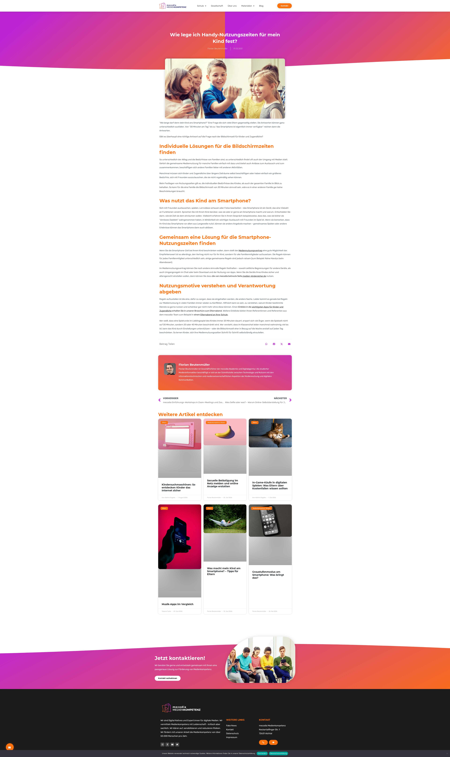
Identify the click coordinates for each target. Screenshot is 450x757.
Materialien (246, 6)
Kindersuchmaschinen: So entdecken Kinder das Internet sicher (178, 487)
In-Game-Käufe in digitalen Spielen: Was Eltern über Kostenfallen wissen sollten (270, 485)
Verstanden (262, 753)
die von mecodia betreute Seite (239, 276)
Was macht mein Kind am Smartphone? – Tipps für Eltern (223, 571)
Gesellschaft (217, 6)
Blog (261, 6)
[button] (266, 344)
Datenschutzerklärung (278, 753)
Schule (200, 6)
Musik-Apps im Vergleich (177, 604)
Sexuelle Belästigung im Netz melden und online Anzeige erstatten (222, 483)
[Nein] (447, 753)
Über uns (232, 6)
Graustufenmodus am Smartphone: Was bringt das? (268, 574)
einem (211, 314)
